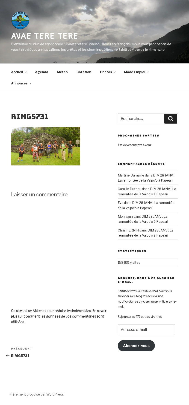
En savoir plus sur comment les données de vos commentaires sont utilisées (58, 316)
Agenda (41, 72)
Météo (62, 72)
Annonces (19, 83)
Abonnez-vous (136, 346)
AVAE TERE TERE (44, 36)
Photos (106, 72)
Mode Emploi (134, 72)
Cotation (84, 72)
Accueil (17, 72)
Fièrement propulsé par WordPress (37, 394)
